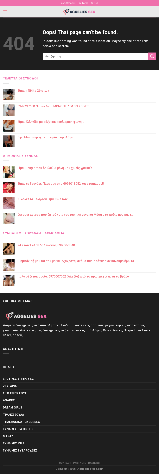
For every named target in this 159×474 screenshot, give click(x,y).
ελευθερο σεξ (68, 2)
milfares (83, 2)
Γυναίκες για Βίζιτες (18, 429)
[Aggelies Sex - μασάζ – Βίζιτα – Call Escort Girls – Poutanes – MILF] (79, 12)
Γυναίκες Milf (13, 443)
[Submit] (152, 56)
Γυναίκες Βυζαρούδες (20, 450)
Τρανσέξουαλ (13, 414)
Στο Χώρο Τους (15, 393)
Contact (65, 463)
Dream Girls (12, 407)
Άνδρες (9, 400)
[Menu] (5, 11)
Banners (94, 463)
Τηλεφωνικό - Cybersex (21, 422)
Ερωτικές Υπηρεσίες (18, 379)
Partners (79, 463)
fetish (94, 2)
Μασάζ (8, 436)
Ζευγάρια (10, 386)
